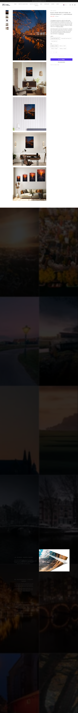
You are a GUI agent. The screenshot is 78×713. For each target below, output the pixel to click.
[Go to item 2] (7, 16)
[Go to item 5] (7, 28)
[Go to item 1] (7, 12)
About (57, 4)
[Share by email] (58, 64)
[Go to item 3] (7, 20)
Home (15, 4)
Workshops (46, 4)
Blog (41, 4)
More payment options (61, 62)
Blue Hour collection (60, 26)
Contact (36, 5)
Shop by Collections (23, 4)
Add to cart (61, 56)
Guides (52, 4)
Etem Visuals (53, 10)
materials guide (61, 33)
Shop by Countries (34, 4)
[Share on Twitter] (55, 64)
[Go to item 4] (7, 24)
